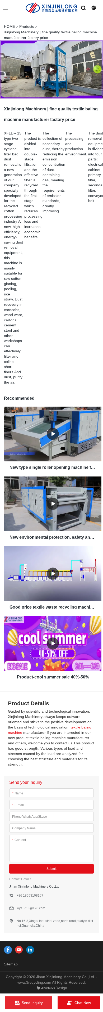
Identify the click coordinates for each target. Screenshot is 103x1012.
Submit (51, 869)
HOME (9, 26)
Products (26, 26)
